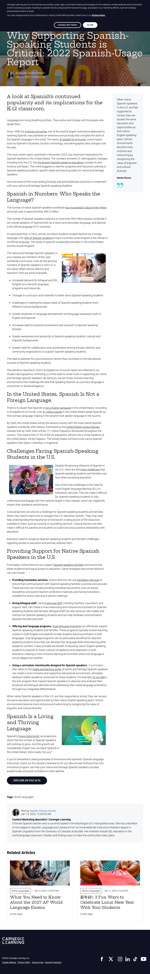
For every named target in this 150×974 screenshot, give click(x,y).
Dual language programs (66, 626)
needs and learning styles (46, 669)
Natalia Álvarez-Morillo (32, 73)
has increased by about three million (86, 207)
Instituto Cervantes (36, 131)
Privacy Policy (24, 962)
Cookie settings (9, 962)
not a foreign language (58, 408)
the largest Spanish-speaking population (61, 162)
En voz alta (99, 677)
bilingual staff (54, 603)
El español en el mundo (73, 139)
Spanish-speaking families (68, 565)
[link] (102, 958)
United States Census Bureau (83, 427)
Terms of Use (38, 962)
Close (90, 24)
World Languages (24, 797)
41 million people (52, 412)
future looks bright (28, 736)
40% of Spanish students (38, 238)
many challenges (90, 469)
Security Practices (53, 962)
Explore (27, 780)
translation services (88, 580)
